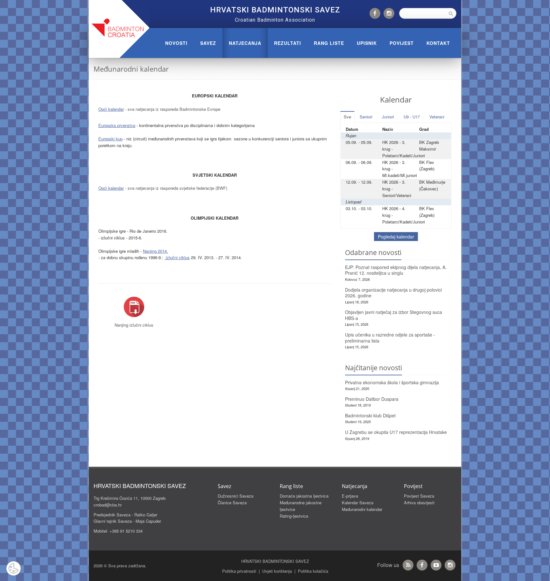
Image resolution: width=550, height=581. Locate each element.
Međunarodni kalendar (362, 509)
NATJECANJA (245, 43)
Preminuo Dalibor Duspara (371, 399)
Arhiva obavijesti (419, 503)
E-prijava (350, 496)
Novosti (176, 43)
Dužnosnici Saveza (235, 496)
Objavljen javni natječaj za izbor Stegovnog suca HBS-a (393, 315)
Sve (347, 117)
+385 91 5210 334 (126, 531)
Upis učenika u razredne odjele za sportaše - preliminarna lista (390, 337)
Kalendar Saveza (357, 503)
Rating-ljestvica (294, 516)
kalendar (116, 109)
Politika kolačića (313, 571)
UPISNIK (367, 43)
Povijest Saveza (419, 496)
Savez (208, 43)
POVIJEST (402, 43)
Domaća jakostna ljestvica (304, 496)
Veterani (436, 117)
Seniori (366, 117)
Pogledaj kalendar (396, 236)
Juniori (388, 117)
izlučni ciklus (178, 257)
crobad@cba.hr (108, 505)
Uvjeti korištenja (277, 571)
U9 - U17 (412, 117)
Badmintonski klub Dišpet (370, 415)
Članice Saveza (232, 503)
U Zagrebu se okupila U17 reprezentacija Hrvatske (396, 432)
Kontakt (438, 43)
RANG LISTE (329, 43)
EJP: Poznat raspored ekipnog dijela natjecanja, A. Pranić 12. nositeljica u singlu (396, 270)
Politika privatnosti (239, 571)
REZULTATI (287, 43)
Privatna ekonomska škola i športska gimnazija (392, 382)
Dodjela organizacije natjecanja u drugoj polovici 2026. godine (393, 293)
